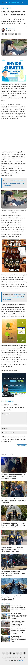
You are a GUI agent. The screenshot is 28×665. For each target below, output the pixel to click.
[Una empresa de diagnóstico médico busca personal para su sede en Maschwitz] (5, 616)
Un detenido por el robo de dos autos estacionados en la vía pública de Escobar (13, 476)
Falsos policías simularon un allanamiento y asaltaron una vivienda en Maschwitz (12, 549)
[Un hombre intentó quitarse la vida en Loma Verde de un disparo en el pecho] (5, 639)
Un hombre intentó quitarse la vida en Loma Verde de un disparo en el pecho (18, 639)
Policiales (5, 8)
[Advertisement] (14, 135)
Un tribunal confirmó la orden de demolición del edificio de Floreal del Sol (18, 607)
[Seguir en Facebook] (7, 653)
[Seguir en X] (3, 653)
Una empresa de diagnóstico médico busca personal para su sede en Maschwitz (19, 616)
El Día (10, 2)
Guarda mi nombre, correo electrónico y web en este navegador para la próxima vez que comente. (13, 439)
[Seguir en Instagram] (10, 653)
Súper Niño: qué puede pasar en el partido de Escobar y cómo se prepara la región (18, 624)
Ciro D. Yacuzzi (10, 29)
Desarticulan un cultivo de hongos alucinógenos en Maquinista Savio (11, 598)
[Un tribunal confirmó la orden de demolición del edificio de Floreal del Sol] (5, 608)
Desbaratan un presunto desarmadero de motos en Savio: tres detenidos (13, 573)
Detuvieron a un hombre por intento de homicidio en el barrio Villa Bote (13, 500)
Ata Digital (20, 660)
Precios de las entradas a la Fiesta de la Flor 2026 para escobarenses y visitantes (18, 631)
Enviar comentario (22, 445)
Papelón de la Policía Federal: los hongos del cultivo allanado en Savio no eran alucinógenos (13, 525)
